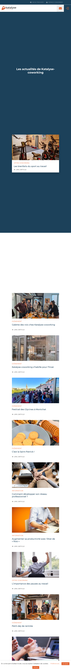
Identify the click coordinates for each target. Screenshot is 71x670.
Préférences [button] (54, 663)
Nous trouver (38, 2)
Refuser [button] (35, 667)
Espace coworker (55, 2)
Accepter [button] (65, 663)
